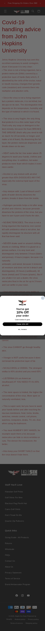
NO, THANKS (22, 329)
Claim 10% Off (22, 324)
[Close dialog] (42, 298)
